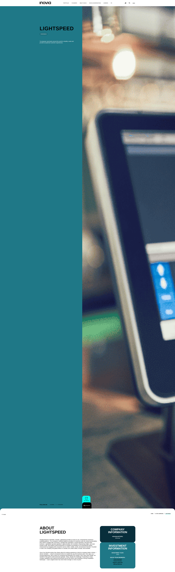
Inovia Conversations (95, 3)
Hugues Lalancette (118, 562)
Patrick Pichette (118, 560)
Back (4, 514)
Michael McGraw (117, 564)
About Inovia (83, 3)
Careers (105, 3)
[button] (133, 3)
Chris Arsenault (118, 559)
